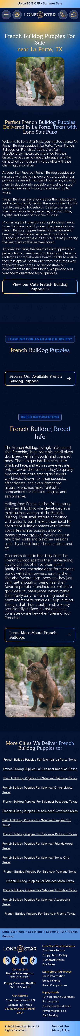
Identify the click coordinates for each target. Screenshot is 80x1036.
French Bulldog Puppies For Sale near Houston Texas (40, 890)
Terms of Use (60, 1026)
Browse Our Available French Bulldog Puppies (35, 378)
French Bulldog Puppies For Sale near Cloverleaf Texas (40, 811)
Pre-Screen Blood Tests (57, 1006)
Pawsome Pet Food (54, 1010)
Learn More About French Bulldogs (33, 635)
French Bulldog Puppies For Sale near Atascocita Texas (36, 902)
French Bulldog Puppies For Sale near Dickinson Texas (40, 834)
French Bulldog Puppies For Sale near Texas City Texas (35, 860)
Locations (35, 932)
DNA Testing (50, 1015)
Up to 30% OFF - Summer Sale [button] (40, 3)
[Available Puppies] (17, 14)
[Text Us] (73, 14)
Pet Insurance (51, 1001)
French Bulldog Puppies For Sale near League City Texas (36, 822)
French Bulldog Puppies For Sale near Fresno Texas (40, 913)
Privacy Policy (60, 1030)
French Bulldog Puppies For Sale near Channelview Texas (37, 790)
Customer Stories (54, 960)
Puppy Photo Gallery (55, 955)
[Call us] (63, 14)
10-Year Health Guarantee (59, 996)
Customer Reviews (54, 950)
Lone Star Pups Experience (58, 946)
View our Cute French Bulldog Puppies (40, 286)
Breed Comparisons (55, 985)
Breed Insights (51, 980)
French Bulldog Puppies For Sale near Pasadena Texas (40, 801)
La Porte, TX (55, 932)
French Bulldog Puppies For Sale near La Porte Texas (40, 759)
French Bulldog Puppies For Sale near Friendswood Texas (37, 846)
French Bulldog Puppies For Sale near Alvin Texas (40, 881)
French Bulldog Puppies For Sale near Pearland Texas (40, 871)
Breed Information (54, 976)
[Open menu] (6, 14)
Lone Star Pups (13, 932)
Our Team (49, 964)
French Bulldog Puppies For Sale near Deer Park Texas (40, 769)
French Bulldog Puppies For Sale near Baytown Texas (40, 778)
